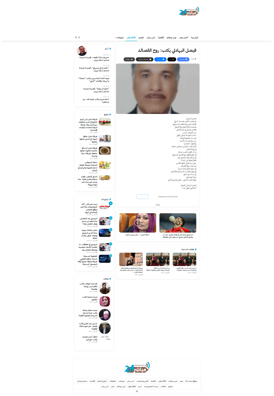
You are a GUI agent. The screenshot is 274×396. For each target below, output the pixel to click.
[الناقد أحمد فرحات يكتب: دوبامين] (105, 341)
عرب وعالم (171, 37)
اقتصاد (92, 381)
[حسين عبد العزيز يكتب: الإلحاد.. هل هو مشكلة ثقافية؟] (105, 328)
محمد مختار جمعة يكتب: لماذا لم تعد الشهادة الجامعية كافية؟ (88, 313)
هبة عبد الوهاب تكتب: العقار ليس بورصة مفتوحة (88, 286)
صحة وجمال (82, 381)
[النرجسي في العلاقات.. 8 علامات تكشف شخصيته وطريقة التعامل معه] (105, 247)
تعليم (141, 37)
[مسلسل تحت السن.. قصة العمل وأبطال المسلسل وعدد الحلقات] (184, 259)
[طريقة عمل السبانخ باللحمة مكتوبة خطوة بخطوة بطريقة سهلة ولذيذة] (105, 151)
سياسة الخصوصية (151, 386)
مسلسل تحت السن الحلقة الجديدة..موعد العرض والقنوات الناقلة (158, 269)
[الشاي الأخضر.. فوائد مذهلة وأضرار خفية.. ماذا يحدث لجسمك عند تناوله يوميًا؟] (105, 177)
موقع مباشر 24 (191, 381)
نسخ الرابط (142, 197)
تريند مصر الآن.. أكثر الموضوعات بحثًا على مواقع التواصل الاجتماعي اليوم (88, 208)
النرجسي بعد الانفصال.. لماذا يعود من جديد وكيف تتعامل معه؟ (88, 221)
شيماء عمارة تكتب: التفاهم (89, 298)
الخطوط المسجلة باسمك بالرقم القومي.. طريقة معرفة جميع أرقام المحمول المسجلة (87, 260)
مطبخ (170, 386)
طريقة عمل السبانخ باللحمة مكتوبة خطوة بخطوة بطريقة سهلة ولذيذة (88, 152)
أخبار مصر (183, 37)
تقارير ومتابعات (142, 381)
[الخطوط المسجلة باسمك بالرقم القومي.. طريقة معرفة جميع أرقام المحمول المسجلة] (105, 259)
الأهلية (161, 37)
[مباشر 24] (189, 11)
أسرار (140, 386)
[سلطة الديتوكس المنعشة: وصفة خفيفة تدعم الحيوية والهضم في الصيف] (105, 165)
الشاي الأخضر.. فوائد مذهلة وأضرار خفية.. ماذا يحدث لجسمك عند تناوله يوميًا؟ (87, 180)
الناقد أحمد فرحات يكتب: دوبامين (89, 338)
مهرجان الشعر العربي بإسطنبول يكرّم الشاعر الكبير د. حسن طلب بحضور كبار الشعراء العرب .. (131, 270)
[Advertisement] (115, 17)
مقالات (163, 386)
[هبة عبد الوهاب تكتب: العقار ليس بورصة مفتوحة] (105, 288)
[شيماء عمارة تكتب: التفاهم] (105, 301)
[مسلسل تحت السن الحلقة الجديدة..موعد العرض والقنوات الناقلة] (158, 259)
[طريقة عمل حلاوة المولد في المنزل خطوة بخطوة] (105, 138)
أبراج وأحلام (102, 381)
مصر (181, 381)
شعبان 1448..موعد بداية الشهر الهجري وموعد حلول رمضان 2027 (89, 234)
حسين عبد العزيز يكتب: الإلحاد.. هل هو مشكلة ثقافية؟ (88, 326)
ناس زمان (151, 37)
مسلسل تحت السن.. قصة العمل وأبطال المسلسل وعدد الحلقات (186, 269)
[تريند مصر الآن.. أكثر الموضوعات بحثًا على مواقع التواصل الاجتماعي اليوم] (105, 207)
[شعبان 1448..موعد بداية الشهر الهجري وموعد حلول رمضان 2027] (105, 233)
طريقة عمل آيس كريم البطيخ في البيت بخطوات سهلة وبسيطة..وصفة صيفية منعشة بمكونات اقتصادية (87, 124)
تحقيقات (112, 381)
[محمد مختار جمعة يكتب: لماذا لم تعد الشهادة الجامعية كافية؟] (105, 315)
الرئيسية (194, 37)
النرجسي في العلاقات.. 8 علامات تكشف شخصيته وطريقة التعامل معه (87, 247)
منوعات (120, 37)
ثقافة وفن (131, 37)
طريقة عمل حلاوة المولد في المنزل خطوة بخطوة (88, 139)
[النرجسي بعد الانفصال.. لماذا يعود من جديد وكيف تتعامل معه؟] (105, 221)
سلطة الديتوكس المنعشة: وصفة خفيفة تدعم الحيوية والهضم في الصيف (87, 166)
